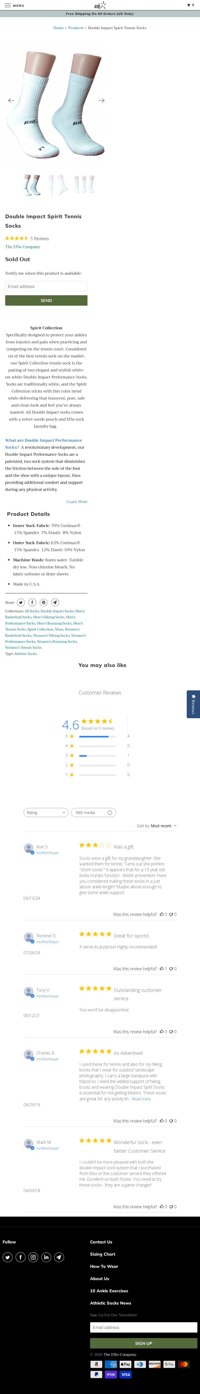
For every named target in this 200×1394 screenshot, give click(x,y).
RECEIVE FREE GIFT (100, 761)
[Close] (164, 616)
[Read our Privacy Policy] (148, 737)
